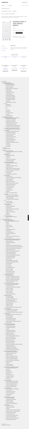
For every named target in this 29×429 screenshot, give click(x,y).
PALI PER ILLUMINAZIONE (9, 202)
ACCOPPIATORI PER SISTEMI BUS (10, 326)
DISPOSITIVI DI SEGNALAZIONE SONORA (11, 358)
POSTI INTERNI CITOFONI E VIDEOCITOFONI (12, 415)
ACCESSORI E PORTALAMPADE (8, 150)
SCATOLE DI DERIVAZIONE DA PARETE (11, 385)
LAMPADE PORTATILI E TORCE (10, 185)
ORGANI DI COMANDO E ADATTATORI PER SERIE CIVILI (13, 321)
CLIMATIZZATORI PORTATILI (9, 135)
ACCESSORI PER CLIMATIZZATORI (10, 132)
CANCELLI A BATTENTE (9, 291)
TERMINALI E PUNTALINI (9, 304)
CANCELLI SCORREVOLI (9, 292)
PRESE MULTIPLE (8, 370)
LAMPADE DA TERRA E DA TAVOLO (11, 184)
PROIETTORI (7, 191)
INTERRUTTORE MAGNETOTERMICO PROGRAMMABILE (13, 248)
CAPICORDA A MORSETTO (9, 296)
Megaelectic (3, 5)
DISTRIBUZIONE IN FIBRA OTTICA (10, 229)
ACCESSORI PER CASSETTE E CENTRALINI (12, 309)
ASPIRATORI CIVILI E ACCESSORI (10, 121)
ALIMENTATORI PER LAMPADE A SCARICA (12, 165)
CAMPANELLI (8, 408)
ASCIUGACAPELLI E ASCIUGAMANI (11, 118)
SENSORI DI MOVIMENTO (9, 364)
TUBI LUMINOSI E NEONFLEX (10, 160)
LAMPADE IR (7, 213)
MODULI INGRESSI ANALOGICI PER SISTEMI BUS (12, 335)
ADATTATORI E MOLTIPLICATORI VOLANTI (11, 367)
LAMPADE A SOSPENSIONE (10, 178)
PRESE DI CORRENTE (9, 361)
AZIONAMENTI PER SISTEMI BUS (10, 330)
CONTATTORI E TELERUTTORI (10, 92)
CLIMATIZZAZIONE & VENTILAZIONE (6, 11)
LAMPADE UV (8, 214)
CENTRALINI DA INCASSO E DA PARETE (11, 310)
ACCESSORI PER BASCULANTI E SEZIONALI (12, 284)
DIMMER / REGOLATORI (9, 354)
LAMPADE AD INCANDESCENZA (10, 206)
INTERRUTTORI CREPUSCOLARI (10, 249)
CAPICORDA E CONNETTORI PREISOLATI (11, 298)
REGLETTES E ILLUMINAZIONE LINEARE (11, 192)
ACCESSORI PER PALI (9, 201)
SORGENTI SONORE (9, 322)
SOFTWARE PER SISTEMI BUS (10, 345)
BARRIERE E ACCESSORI (9, 288)
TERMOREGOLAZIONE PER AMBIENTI (9, 397)
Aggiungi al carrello (19, 32)
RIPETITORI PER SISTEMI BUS (10, 342)
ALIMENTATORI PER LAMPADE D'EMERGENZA (12, 196)
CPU (6, 107)
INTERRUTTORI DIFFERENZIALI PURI (11, 252)
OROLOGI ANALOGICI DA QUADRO (10, 256)
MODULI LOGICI (8, 111)
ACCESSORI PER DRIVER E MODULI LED (11, 162)
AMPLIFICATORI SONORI (9, 315)
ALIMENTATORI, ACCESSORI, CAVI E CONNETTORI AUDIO (14, 314)
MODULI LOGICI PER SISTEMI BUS (10, 337)
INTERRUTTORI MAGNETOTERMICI (11, 253)
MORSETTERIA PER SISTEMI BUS (10, 341)
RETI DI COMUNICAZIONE (9, 112)
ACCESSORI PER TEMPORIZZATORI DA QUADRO (12, 239)
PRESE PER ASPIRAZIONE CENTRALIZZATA (12, 280)
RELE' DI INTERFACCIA (9, 263)
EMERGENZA (6, 194)
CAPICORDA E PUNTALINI (7, 295)
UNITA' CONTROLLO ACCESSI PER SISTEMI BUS (12, 349)
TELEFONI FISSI (8, 395)
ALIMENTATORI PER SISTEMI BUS (10, 327)
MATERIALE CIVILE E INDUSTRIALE (10, 13)
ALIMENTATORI (8, 164)
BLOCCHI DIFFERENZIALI (9, 241)
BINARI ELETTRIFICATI (9, 176)
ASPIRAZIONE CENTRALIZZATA (8, 274)
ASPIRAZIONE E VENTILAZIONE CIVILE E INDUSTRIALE (11, 117)
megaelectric (4, 2)
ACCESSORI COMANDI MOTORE (10, 84)
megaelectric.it (8, 424)
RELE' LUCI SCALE (8, 264)
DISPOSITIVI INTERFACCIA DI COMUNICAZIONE (12, 360)
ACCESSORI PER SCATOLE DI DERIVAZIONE (12, 381)
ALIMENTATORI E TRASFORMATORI (9, 162)
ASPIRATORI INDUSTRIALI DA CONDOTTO (11, 122)
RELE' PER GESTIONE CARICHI (10, 267)
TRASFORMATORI (8, 172)
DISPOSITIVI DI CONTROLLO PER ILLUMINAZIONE (13, 169)
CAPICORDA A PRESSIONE (9, 297)
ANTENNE (7, 222)
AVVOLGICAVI (8, 369)
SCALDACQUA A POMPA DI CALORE (11, 139)
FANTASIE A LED (8, 156)
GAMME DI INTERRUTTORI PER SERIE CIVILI (18, 16)
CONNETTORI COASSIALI (9, 226)
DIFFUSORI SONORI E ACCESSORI (11, 319)
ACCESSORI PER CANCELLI (10, 285)
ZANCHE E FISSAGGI (9, 237)
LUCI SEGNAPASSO (8, 188)
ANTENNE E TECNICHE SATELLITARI (9, 220)
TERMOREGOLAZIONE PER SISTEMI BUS (11, 348)
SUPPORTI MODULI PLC (9, 115)
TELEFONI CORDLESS (9, 394)
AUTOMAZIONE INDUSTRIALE (5, 8)
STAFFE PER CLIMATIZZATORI (10, 140)
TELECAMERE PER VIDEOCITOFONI (11, 419)
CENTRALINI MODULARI (7, 308)
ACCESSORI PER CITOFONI (10, 405)
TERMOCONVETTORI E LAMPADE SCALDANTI (12, 142)
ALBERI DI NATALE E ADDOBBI (10, 155)
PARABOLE (7, 234)
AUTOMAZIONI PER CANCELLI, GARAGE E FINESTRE (11, 283)
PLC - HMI (5, 103)
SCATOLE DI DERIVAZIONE (8, 380)
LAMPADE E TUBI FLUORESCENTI (10, 211)
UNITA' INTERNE (8, 146)
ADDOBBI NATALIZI (6, 154)
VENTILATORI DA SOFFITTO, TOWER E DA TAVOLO (13, 126)
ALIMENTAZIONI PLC (9, 105)
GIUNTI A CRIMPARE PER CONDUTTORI (11, 301)
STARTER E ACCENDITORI (9, 171)
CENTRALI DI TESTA (9, 225)
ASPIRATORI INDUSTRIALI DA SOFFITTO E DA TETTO (13, 125)
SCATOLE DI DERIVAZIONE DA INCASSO (11, 383)
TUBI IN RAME (8, 143)
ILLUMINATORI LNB (8, 230)
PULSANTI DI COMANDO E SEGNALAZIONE (12, 260)
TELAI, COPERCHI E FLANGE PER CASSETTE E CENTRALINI (14, 312)
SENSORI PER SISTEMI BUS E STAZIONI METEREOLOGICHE (14, 344)
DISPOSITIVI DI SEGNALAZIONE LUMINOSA (12, 357)
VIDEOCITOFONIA (6, 404)
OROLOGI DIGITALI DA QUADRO (10, 257)
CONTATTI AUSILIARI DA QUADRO (10, 242)
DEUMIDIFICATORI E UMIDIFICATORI (11, 136)
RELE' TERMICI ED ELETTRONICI (10, 99)
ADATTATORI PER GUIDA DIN (10, 85)
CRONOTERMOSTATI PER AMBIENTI (11, 399)
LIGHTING (2, 13)
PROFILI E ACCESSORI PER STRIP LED (11, 216)
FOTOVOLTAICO (14, 11)
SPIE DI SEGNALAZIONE (9, 268)
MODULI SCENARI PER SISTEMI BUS (11, 338)
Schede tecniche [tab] (3, 50)
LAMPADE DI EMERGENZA (9, 197)
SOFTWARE (7, 114)
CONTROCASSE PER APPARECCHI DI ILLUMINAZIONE (13, 177)
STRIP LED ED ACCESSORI (8, 215)
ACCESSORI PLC (8, 104)
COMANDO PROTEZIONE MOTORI (8, 83)
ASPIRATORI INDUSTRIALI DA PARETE (11, 124)
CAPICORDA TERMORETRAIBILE (10, 300)
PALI (4, 200)
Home (3, 16)
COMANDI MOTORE (8, 89)
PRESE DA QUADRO (9, 259)
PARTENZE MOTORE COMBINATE (10, 96)
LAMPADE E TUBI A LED (9, 210)
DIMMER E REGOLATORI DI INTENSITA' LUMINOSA (13, 168)
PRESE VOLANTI (8, 373)
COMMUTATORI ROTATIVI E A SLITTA (11, 353)
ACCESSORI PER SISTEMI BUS (10, 324)
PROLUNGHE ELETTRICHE (9, 374)
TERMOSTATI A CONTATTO (9, 400)
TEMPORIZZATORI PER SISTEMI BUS (11, 346)
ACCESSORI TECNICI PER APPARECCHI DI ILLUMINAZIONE (14, 151)
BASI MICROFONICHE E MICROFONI (11, 318)
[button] (10, 21)
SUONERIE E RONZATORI (9, 270)
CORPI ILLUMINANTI (7, 175)
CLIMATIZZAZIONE (6, 130)
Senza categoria (10, 5)
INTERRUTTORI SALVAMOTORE (10, 95)
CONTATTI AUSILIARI (9, 91)
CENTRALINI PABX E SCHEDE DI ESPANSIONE (12, 388)
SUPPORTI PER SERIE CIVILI (10, 365)
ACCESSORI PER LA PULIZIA (10, 275)
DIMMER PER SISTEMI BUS (9, 333)
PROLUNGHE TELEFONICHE (10, 376)
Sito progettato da (3, 424)
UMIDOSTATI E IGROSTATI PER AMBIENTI (11, 403)
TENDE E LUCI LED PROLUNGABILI (11, 159)
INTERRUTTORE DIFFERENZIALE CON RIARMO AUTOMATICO (14, 246)
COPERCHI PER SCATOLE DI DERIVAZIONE (12, 382)
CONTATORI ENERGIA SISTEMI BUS (11, 331)
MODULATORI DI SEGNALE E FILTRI (11, 233)
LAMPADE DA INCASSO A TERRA (10, 181)
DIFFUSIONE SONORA (7, 313)
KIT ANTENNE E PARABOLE (10, 232)
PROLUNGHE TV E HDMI (9, 377)
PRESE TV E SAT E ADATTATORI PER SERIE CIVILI (13, 236)
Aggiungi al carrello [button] (14, 70)
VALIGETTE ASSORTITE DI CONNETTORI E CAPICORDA (13, 307)
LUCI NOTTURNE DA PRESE (10, 187)
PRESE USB (7, 362)
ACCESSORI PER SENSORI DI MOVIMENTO (12, 351)
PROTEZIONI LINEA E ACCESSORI (10, 391)
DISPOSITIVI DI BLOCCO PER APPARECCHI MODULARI (13, 245)
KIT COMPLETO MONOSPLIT (10, 138)
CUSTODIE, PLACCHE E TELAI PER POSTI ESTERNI (13, 409)
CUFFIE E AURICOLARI (9, 390)
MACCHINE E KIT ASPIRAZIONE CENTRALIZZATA (12, 276)
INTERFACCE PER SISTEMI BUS (10, 334)
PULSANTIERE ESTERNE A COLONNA (11, 416)
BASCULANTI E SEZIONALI (9, 289)
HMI (6, 108)
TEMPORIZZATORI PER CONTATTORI (11, 102)
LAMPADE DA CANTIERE (9, 180)
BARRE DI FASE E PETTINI (9, 87)
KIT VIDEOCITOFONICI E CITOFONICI (11, 412)
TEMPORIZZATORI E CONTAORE (10, 271)
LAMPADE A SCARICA (9, 204)
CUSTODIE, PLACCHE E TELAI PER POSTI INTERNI (13, 411)
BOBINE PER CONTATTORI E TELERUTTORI (12, 88)
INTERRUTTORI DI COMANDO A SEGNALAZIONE (12, 250)
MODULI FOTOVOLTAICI (7, 148)
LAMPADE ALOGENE (9, 207)
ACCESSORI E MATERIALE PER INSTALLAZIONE (12, 131)
